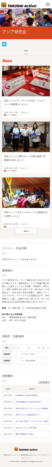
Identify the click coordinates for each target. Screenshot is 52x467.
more (26, 231)
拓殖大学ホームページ (11, 455)
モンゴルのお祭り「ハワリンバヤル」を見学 (32, 421)
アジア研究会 (12, 115)
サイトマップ (26, 458)
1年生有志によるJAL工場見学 (27, 395)
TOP (26, 51)
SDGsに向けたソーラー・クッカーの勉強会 (32, 408)
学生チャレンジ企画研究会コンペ (28, 415)
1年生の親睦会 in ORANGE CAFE (28, 402)
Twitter (4, 43)
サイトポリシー (43, 455)
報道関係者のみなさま (28, 455)
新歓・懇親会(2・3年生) (25, 434)
